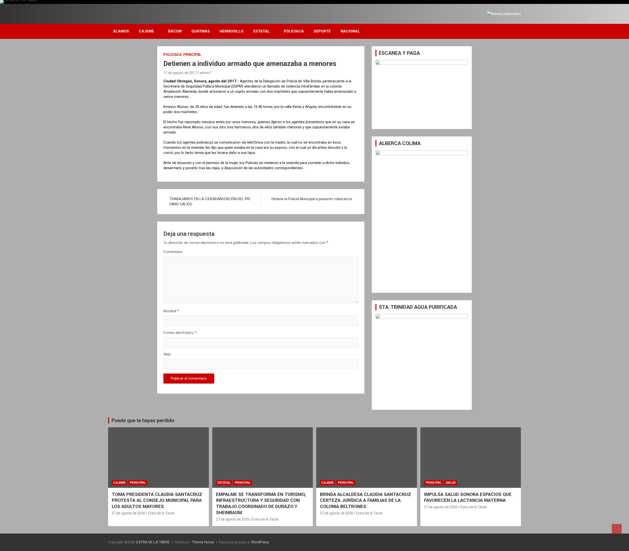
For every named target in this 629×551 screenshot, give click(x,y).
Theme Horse (203, 542)
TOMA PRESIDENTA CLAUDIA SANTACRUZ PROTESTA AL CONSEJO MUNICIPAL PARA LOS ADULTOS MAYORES (157, 500)
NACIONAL (350, 31)
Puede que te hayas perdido (143, 420)
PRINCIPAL (192, 55)
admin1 (206, 73)
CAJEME (146, 31)
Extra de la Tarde (161, 513)
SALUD (451, 482)
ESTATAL (261, 31)
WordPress (260, 542)
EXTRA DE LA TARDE (153, 542)
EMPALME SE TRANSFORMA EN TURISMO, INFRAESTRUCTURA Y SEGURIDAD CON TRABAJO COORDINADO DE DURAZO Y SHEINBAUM (261, 503)
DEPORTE (322, 31)
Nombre (171, 311)
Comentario (173, 252)
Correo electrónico (180, 332)
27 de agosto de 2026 (128, 513)
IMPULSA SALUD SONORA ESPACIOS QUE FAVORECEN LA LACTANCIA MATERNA (468, 497)
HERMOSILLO (231, 31)
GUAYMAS (200, 31)
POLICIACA (294, 31)
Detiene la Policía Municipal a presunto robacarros (312, 199)
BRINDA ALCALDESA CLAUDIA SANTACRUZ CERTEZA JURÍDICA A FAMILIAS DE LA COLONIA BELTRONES (365, 500)
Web (167, 354)
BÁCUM (175, 31)
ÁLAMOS (121, 31)
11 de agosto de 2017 (180, 73)
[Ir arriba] (617, 529)
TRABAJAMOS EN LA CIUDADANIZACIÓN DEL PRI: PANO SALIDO (210, 201)
